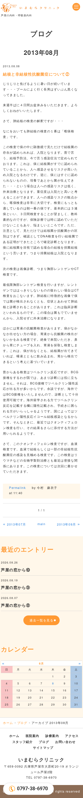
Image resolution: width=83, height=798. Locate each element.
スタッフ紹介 (22, 741)
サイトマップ (43, 747)
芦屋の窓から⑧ (15, 605)
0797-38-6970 (32, 788)
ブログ (22, 723)
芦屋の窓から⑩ (15, 569)
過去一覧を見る (41, 620)
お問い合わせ (65, 741)
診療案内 (52, 735)
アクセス (72, 735)
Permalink (17, 487)
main (41, 524)
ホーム (8, 722)
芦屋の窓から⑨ (15, 587)
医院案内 (32, 735)
